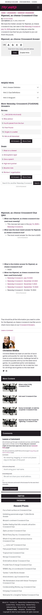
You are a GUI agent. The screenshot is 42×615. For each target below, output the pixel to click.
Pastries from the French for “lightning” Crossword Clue (29, 420)
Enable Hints (24, 53)
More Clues (27, 141)
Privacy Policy (32, 451)
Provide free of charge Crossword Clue (17, 565)
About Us (5, 602)
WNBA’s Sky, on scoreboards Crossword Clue (19, 569)
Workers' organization (12, 172)
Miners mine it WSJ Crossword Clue (25, 385)
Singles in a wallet (11, 132)
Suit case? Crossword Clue (28, 396)
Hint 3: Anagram (9, 98)
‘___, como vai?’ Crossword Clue (14, 545)
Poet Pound (8, 127)
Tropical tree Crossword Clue (13, 553)
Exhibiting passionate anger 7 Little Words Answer (18, 515)
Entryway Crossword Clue (12, 591)
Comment (5, 455)
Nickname (8, 466)
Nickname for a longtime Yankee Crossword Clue (21, 595)
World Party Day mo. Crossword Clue (16, 535)
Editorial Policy (11, 607)
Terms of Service (6, 452)
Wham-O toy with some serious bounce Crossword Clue (17, 540)
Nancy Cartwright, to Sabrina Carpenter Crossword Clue (29, 409)
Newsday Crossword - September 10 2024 (22, 287)
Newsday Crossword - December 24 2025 (22, 281)
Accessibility (31, 607)
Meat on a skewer (10, 150)
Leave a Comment (7, 330)
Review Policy (30, 605)
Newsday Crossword (26, 13)
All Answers (15, 141)
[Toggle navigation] (38, 7)
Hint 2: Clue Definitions (11, 92)
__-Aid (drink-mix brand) (12, 114)
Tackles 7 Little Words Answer (14, 573)
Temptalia (21, 609)
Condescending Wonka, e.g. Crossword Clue (19, 587)
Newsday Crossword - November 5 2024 (22, 284)
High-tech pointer (10, 163)
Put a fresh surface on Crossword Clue (17, 510)
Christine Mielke (8, 19)
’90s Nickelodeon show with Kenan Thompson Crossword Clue (20, 582)
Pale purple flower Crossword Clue (16, 549)
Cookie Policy (10, 605)
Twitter (21, 496)
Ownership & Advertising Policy (28, 602)
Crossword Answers (27, 325)
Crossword (11, 13)
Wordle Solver (11, 2)
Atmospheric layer (10, 155)
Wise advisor (8, 119)
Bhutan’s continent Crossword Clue (16, 520)
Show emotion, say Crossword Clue (16, 577)
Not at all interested (11, 136)
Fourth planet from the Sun (14, 123)
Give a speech (9, 159)
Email (7, 473)
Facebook (21, 500)
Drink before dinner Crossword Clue (16, 561)
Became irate (8, 168)
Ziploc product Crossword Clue (14, 531)
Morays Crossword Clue (12, 557)
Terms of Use (22, 607)
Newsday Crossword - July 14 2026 (20, 278)
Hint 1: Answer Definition (11, 87)
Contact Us (13, 602)
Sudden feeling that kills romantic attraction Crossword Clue (19, 525)
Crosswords (24, 2)
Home (3, 13)
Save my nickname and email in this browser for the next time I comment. (20, 483)
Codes (34, 2)
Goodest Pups (30, 609)
